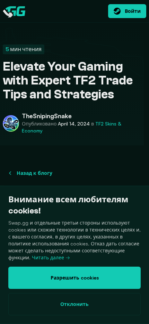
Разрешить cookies (75, 278)
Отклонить (74, 304)
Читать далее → (51, 257)
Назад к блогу (34, 173)
